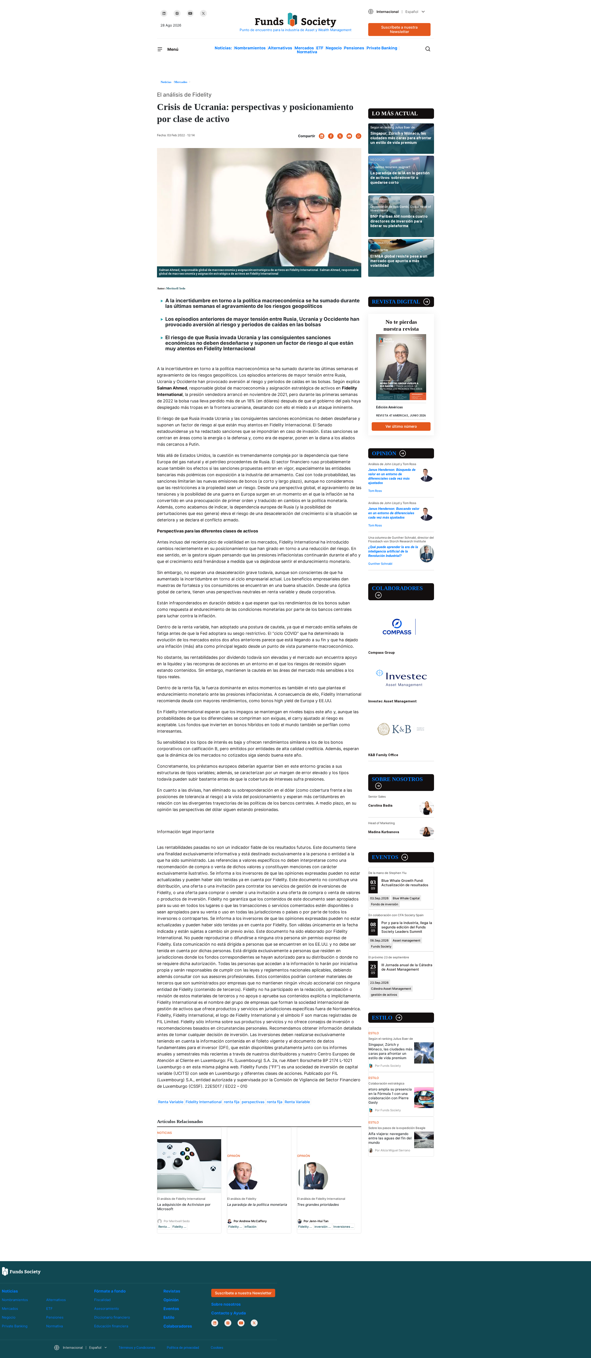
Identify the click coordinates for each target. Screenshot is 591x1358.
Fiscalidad (102, 1300)
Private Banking (382, 48)
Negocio (334, 48)
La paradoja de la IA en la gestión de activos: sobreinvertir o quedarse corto (400, 178)
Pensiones (354, 48)
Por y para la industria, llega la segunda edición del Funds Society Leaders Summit (406, 927)
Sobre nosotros (397, 779)
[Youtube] (190, 13)
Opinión (384, 453)
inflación (250, 1226)
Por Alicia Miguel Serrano (392, 1150)
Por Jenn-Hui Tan (316, 1221)
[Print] (349, 136)
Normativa (307, 52)
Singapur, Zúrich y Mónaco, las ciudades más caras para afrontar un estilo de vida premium (400, 138)
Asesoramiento (106, 1308)
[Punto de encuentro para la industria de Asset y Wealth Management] (295, 22)
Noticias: (223, 48)
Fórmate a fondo (110, 1291)
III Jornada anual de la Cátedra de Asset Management (406, 967)
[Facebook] (331, 136)
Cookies (217, 1348)
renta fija (231, 1101)
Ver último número (401, 426)
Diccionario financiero (112, 1317)
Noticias (10, 1291)
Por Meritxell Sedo (177, 1221)
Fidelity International (204, 1101)
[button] (399, 11)
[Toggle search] (428, 48)
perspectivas (253, 1101)
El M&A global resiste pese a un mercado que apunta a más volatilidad (398, 261)
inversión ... (322, 1226)
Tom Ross (375, 491)
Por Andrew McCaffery (250, 1221)
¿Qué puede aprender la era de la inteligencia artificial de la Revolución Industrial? (393, 551)
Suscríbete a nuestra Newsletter (399, 29)
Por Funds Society (388, 1065)
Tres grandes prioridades (318, 1204)
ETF (319, 48)
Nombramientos (250, 48)
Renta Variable (170, 1101)
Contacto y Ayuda (228, 1313)
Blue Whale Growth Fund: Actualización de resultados (404, 882)
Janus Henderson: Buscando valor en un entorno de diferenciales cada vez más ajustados (393, 513)
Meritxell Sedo (175, 288)
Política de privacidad (183, 1348)
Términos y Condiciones (136, 1348)
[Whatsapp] (358, 136)
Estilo (382, 1018)
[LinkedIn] (163, 13)
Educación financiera (111, 1326)
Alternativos (280, 48)
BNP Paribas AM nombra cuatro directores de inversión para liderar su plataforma (399, 221)
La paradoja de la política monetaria (257, 1204)
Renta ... (164, 1226)
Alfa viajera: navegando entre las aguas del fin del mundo (390, 1138)
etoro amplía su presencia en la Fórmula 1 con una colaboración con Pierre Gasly (390, 1096)
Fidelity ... (179, 1226)
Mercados (304, 48)
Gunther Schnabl (380, 563)
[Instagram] (177, 13)
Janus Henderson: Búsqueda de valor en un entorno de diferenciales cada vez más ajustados (392, 476)
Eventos (385, 857)
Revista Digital (396, 302)
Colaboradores (397, 588)
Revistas (171, 1291)
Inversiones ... (343, 1226)
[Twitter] (203, 13)
